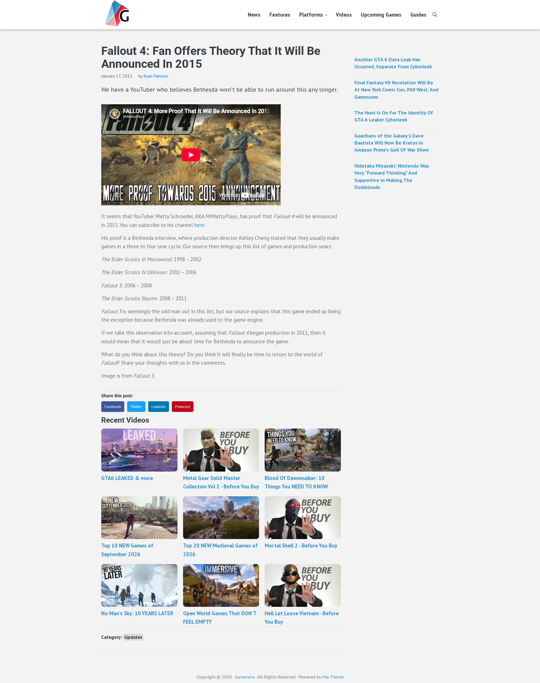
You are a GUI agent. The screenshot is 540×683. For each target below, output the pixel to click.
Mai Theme (333, 677)
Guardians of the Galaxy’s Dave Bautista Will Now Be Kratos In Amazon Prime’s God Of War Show (391, 142)
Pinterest (182, 406)
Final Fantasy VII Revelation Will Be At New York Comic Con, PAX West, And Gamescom (396, 89)
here (199, 225)
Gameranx (245, 677)
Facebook (113, 406)
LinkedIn (159, 406)
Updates (133, 637)
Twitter (136, 406)
